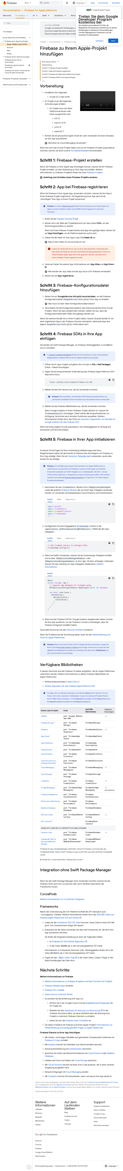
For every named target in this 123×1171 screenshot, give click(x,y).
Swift (70, 682)
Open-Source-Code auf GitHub (59, 994)
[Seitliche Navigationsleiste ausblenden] (29, 1166)
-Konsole (64, 219)
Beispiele (38, 1117)
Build (44, 15)
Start (113, 41)
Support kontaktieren (102, 1106)
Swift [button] (59, 499)
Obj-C (76, 682)
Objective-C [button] (70, 499)
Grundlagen (20, 15)
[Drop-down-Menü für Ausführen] (66, 15)
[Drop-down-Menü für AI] (37, 15)
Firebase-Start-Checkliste (77, 1020)
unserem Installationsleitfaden (60, 355)
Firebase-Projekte (95, 172)
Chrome (38, 1144)
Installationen (49, 794)
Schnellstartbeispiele (80, 151)
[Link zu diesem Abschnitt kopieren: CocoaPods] (59, 894)
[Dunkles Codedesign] (109, 380)
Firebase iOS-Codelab (54, 990)
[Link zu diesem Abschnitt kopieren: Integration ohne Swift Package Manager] (42, 874)
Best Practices (68, 206)
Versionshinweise (100, 1118)
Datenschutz (60, 1166)
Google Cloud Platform (44, 1152)
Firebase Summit (71, 1116)
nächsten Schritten (75, 630)
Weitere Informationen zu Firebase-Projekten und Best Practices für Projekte (78, 981)
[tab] (50, 499)
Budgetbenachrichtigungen (98, 1003)
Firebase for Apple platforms (40, 10)
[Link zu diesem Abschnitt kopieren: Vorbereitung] (65, 86)
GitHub (38, 1125)
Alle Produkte (40, 1156)
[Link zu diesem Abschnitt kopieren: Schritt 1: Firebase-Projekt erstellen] (104, 160)
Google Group (99, 1114)
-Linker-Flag (66, 957)
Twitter (67, 1120)
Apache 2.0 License (64, 1085)
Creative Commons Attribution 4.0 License (102, 1082)
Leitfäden (38, 1109)
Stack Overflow (99, 1110)
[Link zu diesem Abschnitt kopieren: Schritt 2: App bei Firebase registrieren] (110, 187)
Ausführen (58, 15)
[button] (14, 37)
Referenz (38, 1113)
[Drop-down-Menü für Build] (49, 15)
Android (38, 1141)
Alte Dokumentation (101, 1125)
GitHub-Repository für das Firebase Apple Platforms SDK (70, 686)
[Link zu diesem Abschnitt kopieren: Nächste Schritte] (71, 970)
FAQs (96, 1121)
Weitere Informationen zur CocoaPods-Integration (62, 899)
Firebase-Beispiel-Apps (55, 986)
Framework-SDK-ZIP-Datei (69, 922)
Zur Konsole (103, 3)
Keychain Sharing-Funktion (68, 647)
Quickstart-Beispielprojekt (79, 456)
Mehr (27, 3)
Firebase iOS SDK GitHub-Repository (68, 941)
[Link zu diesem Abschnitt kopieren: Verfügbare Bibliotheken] (85, 665)
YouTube (68, 1124)
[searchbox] (16, 23)
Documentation (12, 10)
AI (34, 15)
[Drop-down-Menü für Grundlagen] (28, 15)
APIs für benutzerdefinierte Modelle (48, 841)
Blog (93, 3)
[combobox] (51, 3)
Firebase (43, 42)
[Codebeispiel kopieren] (113, 380)
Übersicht (7, 15)
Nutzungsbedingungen (44, 1166)
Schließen (99, 41)
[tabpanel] (80, 512)
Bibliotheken (39, 1121)
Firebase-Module (69, 490)
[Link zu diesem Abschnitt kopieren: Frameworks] (60, 906)
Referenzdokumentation (74, 477)
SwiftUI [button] (50, 499)
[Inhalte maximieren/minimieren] (57, 61)
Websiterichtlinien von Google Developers (50, 1087)
